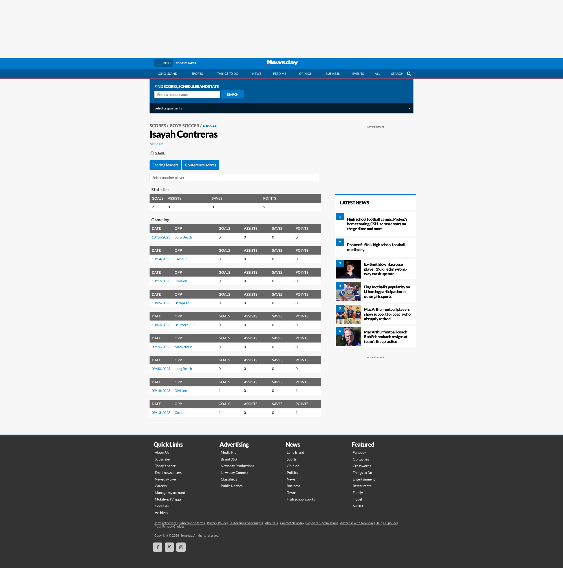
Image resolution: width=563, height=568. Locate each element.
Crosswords (362, 466)
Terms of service (165, 523)
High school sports (301, 499)
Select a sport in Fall (169, 108)
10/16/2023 (161, 237)
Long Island (167, 73)
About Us (162, 452)
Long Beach (183, 237)
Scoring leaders (165, 164)
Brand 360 (229, 459)
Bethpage (182, 303)
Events (358, 73)
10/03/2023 (161, 325)
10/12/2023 (161, 281)
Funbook (359, 452)
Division (181, 281)
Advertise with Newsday (356, 523)
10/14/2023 (161, 259)
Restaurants (362, 486)
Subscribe (162, 459)
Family (358, 492)
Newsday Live (165, 479)
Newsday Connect (235, 472)
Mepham (156, 144)
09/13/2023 (161, 412)
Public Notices (232, 486)
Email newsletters (168, 472)
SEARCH (397, 73)
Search (233, 94)
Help (379, 523)
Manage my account (170, 492)
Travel (357, 499)
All (377, 73)
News (256, 73)
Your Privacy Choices (169, 526)
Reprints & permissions (322, 523)
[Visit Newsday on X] (169, 547)
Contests (162, 506)
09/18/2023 (161, 390)
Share (160, 153)
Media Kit (228, 452)
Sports (197, 73)
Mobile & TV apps (168, 499)
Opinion (306, 73)
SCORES (158, 125)
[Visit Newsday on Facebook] (157, 547)
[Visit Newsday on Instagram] (181, 547)
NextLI (358, 506)
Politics (292, 472)
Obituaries (361, 459)
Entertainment (364, 479)
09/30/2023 (161, 368)
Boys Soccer (184, 125)
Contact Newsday (292, 523)
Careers (161, 486)
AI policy (390, 523)
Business (333, 73)
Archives (161, 512)
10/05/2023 (161, 303)
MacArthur (183, 347)
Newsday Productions (237, 466)
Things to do (227, 73)
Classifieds (229, 479)
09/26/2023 (161, 347)
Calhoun (181, 259)
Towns (291, 492)
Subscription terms (192, 523)
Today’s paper (165, 466)
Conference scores (200, 164)
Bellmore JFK (185, 325)
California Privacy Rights (246, 523)
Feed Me (279, 73)
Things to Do (362, 472)
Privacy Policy (217, 523)
